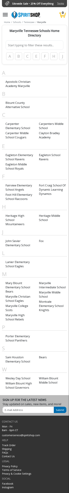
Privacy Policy (10, 466)
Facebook (7, 483)
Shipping (7, 449)
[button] (5, 14)
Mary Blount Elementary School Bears (17, 287)
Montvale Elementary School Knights (51, 306)
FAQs (5, 452)
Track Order (9, 445)
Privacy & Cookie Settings (16, 473)
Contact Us (8, 456)
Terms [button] (60, 3)
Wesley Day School (17, 378)
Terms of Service (11, 470)
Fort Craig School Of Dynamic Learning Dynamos (52, 189)
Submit (60, 410)
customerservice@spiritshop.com (21, 435)
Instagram (8, 487)
